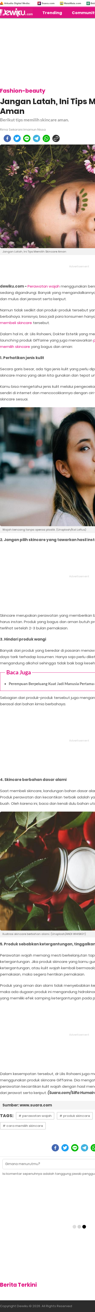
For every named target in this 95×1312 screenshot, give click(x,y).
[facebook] (7, 138)
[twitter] (17, 138)
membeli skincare (16, 322)
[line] (27, 138)
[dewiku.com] (17, 12)
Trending (52, 13)
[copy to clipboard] (56, 138)
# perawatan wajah (35, 1115)
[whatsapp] (46, 138)
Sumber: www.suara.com (27, 1105)
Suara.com (48, 3)
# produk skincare (74, 1115)
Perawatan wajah (44, 286)
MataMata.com (72, 3)
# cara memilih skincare (23, 1125)
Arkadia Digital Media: (17, 3)
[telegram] (36, 138)
